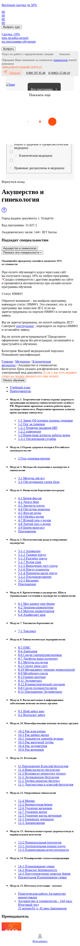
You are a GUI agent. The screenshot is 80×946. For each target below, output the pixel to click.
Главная (7, 361)
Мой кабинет (40, 941)
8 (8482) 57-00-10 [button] (59, 72)
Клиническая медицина (35, 155)
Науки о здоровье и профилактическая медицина (41, 146)
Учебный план (20, 387)
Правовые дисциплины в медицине (39, 168)
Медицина (22, 361)
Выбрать (8, 48)
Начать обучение (13, 380)
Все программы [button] (42, 89)
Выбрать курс (11, 27)
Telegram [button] (14, 72)
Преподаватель (20, 391)
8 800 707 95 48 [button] (35, 72)
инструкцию (25, 326)
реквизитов (61, 60)
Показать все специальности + (22, 252)
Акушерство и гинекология (19, 248)
